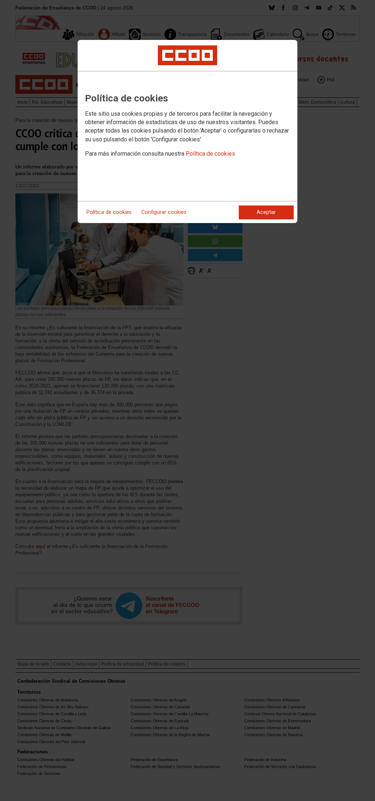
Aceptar (266, 212)
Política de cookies (210, 153)
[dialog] (187, 131)
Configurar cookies (163, 212)
